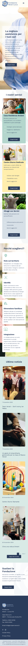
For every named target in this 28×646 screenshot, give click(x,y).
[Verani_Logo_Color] (10, 1)
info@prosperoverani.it (12, 625)
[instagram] (5, 629)
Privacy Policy (6, 636)
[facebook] (2, 629)
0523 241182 (11, 620)
